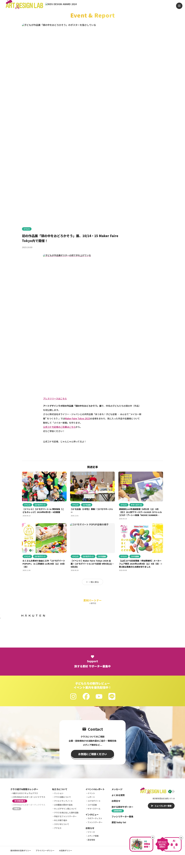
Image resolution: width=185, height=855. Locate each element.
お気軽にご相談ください (92, 754)
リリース (91, 832)
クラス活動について (62, 797)
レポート (91, 797)
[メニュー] (179, 6)
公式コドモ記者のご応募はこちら (59, 426)
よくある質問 (118, 795)
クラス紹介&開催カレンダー (24, 789)
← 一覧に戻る (92, 581)
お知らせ (90, 828)
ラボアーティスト (94, 818)
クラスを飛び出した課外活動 (66, 812)
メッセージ (117, 789)
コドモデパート (94, 800)
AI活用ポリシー (65, 850)
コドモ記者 (92, 804)
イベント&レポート (95, 789)
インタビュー (92, 814)
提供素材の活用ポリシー (20, 850)
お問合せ (116, 800)
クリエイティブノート (63, 800)
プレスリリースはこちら (55, 398)
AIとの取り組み (60, 820)
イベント (27, 229)
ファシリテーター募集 (122, 816)
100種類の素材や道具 (63, 804)
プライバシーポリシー (45, 850)
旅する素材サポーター (122, 808)
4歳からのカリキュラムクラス (25, 793)
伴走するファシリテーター (65, 816)
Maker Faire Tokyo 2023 (77, 418)
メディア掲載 (93, 835)
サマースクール (93, 808)
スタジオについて (61, 824)
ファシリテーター (94, 822)
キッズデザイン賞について (65, 808)
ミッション (58, 793)
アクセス (57, 828)
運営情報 (91, 839)
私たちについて (59, 789)
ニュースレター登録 (163, 805)
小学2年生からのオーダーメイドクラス (28, 799)
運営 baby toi (119, 822)
